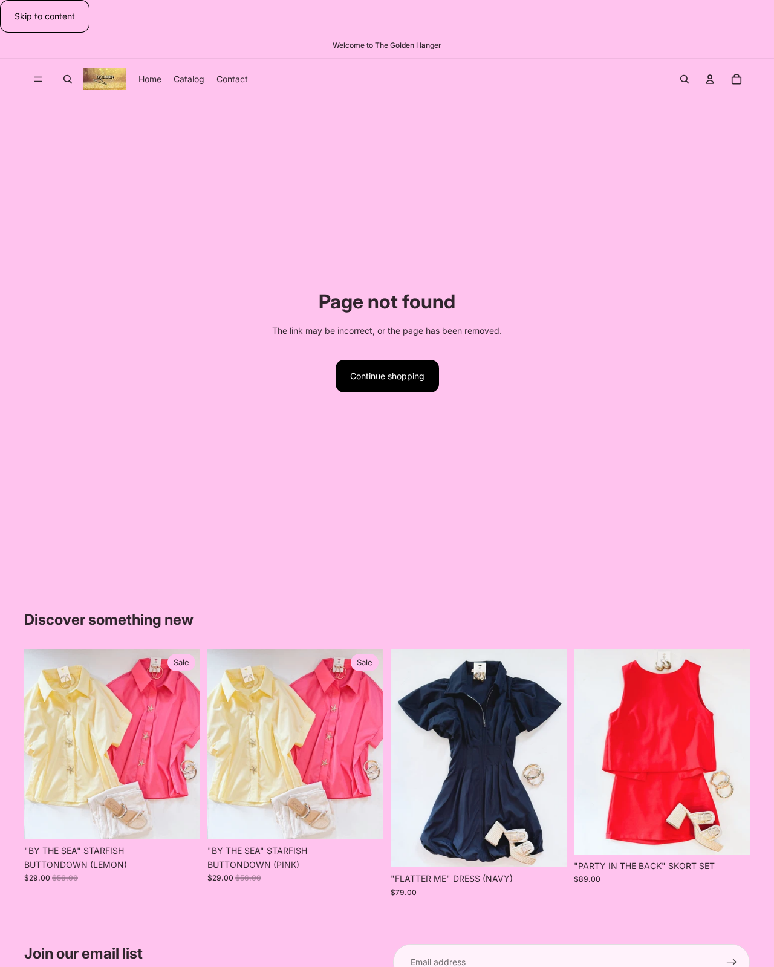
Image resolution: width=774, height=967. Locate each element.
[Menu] (38, 80)
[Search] (67, 79)
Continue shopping (387, 376)
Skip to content (45, 16)
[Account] (710, 79)
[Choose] (181, 821)
